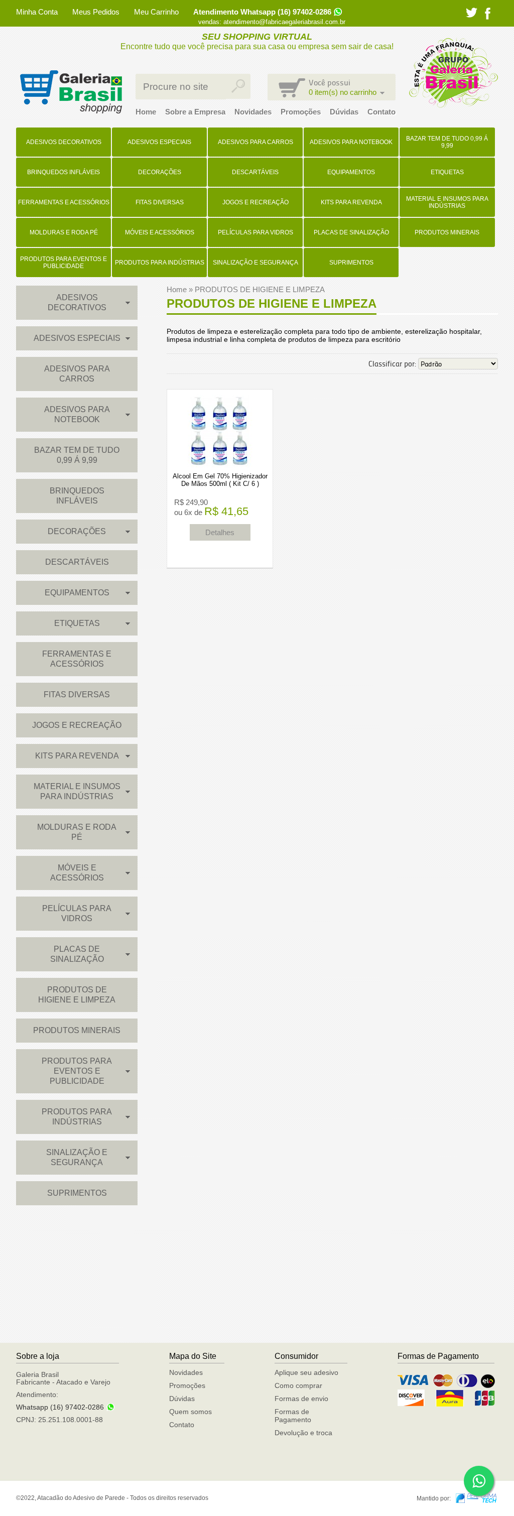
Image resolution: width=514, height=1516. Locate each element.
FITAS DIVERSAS (160, 202)
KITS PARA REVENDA (351, 202)
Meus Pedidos (95, 12)
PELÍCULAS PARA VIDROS (255, 232)
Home (146, 111)
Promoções (301, 111)
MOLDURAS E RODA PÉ (64, 232)
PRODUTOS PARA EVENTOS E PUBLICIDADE (63, 263)
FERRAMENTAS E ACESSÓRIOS (63, 202)
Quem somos (190, 1412)
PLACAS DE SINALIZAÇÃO (351, 232)
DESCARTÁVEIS (255, 172)
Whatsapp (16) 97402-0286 (60, 1407)
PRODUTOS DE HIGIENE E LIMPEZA (76, 994)
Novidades (253, 111)
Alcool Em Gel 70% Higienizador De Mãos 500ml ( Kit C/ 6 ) (220, 479)
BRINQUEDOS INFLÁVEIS (63, 172)
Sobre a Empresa (195, 111)
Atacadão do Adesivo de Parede (70, 92)
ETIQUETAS (447, 172)
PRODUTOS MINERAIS (447, 232)
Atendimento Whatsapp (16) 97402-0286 (262, 12)
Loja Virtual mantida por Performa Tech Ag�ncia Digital (476, 1498)
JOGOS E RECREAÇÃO (255, 202)
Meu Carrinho (156, 12)
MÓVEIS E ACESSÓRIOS (159, 232)
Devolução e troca (303, 1433)
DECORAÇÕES (159, 172)
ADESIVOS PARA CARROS (255, 142)
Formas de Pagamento (293, 1416)
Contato (381, 111)
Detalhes (219, 532)
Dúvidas (344, 111)
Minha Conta (37, 12)
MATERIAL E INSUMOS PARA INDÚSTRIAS (447, 202)
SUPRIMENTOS (351, 262)
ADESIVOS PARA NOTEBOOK (351, 142)
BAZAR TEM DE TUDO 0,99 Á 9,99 (447, 142)
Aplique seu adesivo (306, 1372)
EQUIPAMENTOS (351, 172)
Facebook (487, 14)
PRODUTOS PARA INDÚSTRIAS (159, 262)
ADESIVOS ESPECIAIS (159, 142)
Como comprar (298, 1385)
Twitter (471, 13)
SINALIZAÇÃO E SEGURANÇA (255, 262)
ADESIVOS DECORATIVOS (63, 142)
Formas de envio (301, 1399)
